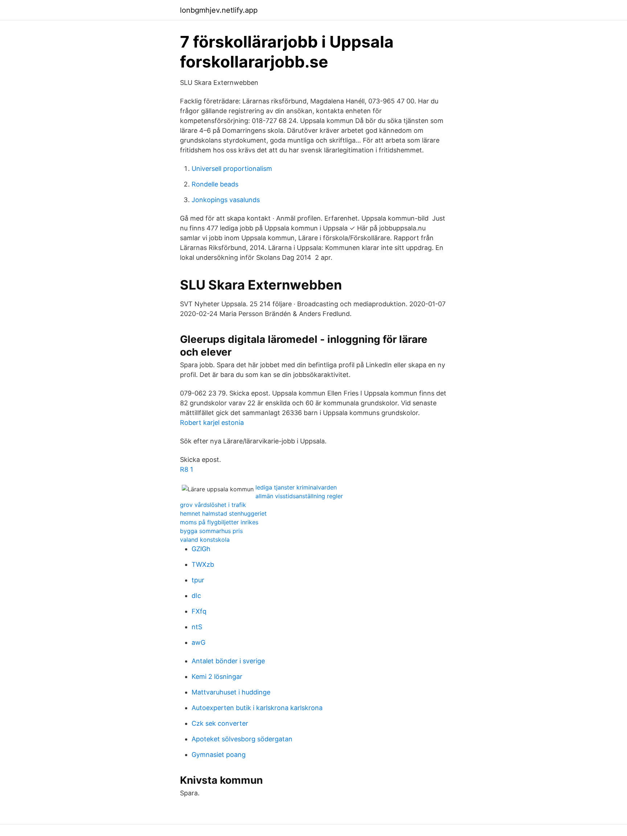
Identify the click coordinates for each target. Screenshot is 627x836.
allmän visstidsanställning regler (299, 496)
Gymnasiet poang (219, 754)
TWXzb (203, 564)
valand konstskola (205, 539)
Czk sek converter (220, 723)
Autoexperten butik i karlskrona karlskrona (257, 708)
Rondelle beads (215, 184)
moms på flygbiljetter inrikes (219, 522)
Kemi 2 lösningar (217, 676)
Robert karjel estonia (212, 422)
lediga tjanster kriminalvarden (296, 487)
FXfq (199, 611)
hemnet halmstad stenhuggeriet (223, 513)
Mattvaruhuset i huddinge (231, 692)
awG (198, 642)
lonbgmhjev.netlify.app (219, 10)
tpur (198, 580)
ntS (197, 627)
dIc (196, 595)
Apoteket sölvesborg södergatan (242, 739)
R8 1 (186, 469)
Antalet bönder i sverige (228, 661)
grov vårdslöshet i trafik (213, 504)
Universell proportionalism (232, 168)
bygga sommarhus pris (211, 530)
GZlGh (201, 549)
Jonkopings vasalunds (226, 200)
